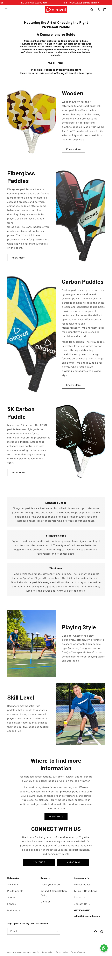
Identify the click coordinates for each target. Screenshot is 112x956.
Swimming (13, 884)
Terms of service (78, 952)
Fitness (11, 903)
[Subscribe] (56, 931)
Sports (11, 897)
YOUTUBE (39, 862)
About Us (79, 897)
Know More (18, 257)
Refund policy (47, 952)
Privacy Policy (82, 884)
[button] (6, 10)
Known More (73, 149)
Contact (45, 901)
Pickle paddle (15, 891)
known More (56, 816)
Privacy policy (62, 952)
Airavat (18, 952)
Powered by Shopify (30, 952)
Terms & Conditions (85, 891)
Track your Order (51, 884)
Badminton (13, 910)
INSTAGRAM (73, 862)
